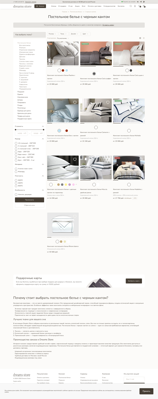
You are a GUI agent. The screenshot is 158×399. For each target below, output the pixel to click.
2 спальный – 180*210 (26, 146)
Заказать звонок (30, 2)
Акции (77, 6)
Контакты (121, 6)
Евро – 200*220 (24, 152)
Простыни (23, 87)
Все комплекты (24, 45)
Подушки (20, 92)
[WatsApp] (144, 2)
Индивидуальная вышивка (89, 380)
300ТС (20, 183)
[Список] (144, 38)
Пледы (19, 105)
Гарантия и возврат (43, 380)
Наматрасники (22, 97)
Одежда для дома (24, 111)
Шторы (20, 100)
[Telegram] (141, 2)
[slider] (15, 129)
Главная (64, 12)
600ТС (20, 186)
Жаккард (22, 70)
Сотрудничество (109, 6)
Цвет (84, 34)
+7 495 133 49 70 (18, 2)
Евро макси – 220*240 (26, 155)
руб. (25, 133)
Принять (146, 391)
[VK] (138, 2)
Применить (29, 200)
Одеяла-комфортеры (27, 54)
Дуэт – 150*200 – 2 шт (26, 160)
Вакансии (105, 380)
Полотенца (21, 108)
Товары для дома (23, 116)
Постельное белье (76, 12)
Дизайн (73, 34)
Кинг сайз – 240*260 (25, 157)
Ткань (62, 34)
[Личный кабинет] (135, 7)
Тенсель (22, 59)
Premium (22, 48)
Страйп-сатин (24, 68)
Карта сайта (17, 381)
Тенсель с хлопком (26, 64)
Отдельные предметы (27, 50)
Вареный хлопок (25, 66)
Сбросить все (29, 205)
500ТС (20, 180)
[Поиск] (131, 7)
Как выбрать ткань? (23, 34)
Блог (83, 6)
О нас (71, 6)
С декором (23, 82)
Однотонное (23, 75)
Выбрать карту (133, 281)
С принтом (23, 77)
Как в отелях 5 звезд (26, 73)
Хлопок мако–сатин (25, 169)
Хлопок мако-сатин (26, 61)
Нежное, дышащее (24, 195)
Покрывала (21, 102)
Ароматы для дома (24, 113)
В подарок (62, 6)
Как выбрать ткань (43, 383)
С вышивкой (23, 80)
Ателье (53, 6)
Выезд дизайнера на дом (88, 383)
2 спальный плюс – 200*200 (28, 149)
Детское (22, 57)
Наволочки (23, 84)
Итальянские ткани (26, 52)
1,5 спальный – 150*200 (27, 143)
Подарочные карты (24, 119)
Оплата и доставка (94, 6)
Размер (51, 34)
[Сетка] (140, 38)
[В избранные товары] (75, 46)
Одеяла (20, 94)
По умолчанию (62, 38)
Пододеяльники (25, 89)
